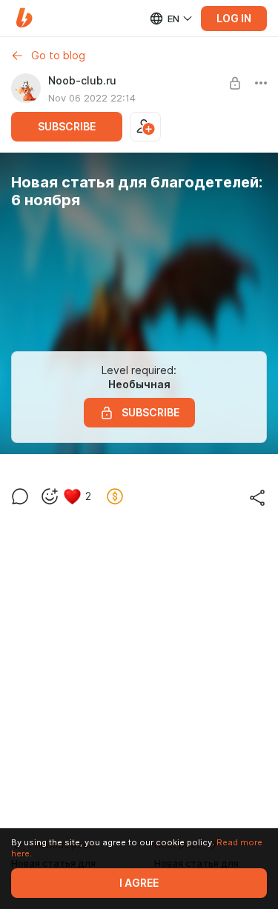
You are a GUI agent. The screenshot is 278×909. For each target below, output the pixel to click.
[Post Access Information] (235, 83)
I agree (139, 883)
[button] (24, 18)
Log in (233, 18)
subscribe (67, 127)
